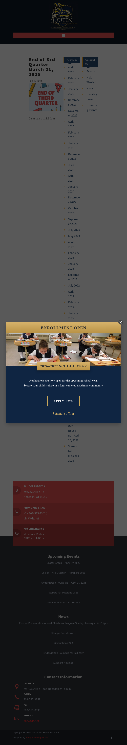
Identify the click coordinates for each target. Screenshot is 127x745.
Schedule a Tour (63, 413)
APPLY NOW (63, 401)
